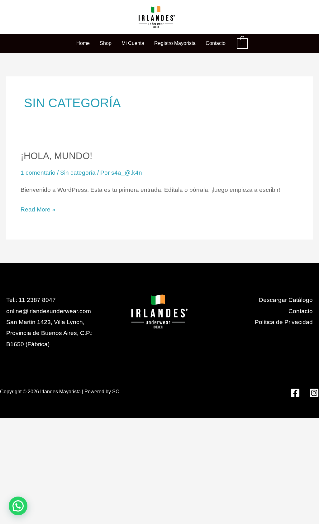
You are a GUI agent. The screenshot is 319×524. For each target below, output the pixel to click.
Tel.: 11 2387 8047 (31, 300)
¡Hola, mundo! (56, 156)
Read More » (38, 208)
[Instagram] (314, 393)
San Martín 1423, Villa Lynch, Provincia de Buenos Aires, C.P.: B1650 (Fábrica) (49, 333)
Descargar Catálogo (286, 300)
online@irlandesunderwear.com (48, 311)
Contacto (300, 311)
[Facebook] (295, 393)
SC (115, 391)
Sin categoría (78, 172)
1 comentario (38, 172)
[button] (18, 506)
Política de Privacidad (284, 322)
